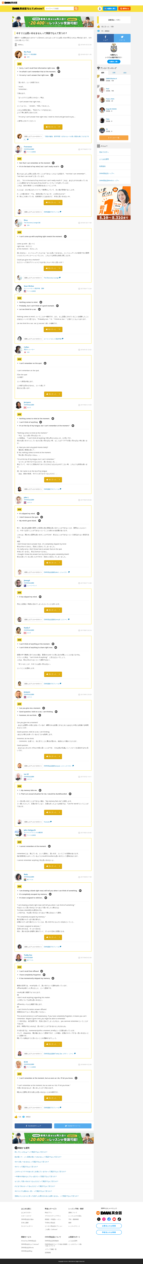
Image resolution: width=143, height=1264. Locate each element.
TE (107, 129)
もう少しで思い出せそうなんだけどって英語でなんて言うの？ (36, 1181)
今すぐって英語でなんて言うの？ (26, 1167)
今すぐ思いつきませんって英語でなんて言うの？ (32, 1162)
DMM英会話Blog (26, 1251)
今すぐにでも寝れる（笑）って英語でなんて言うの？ (33, 1191)
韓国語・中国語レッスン (53, 1219)
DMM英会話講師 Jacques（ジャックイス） (58, 766)
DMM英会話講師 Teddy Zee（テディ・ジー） (59, 1054)
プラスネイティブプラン (53, 1216)
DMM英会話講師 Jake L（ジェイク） (56, 572)
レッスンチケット (74, 1226)
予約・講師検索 (73, 1219)
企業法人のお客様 (109, 1226)
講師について (72, 1212)
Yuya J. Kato (110, 99)
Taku (107, 119)
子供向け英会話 (50, 1223)
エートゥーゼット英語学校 (52, 339)
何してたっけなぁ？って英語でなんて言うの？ (31, 1152)
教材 (69, 1223)
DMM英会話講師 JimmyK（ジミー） (55, 619)
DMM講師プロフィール (51, 212)
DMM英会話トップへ (106, 173)
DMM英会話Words (27, 1248)
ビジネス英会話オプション (53, 1226)
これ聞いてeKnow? (51, 1229)
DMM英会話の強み (27, 1219)
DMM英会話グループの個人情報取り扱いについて (56, 1245)
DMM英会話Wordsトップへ (109, 180)
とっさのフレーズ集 (75, 1244)
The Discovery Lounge (51, 278)
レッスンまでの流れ (75, 1216)
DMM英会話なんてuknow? (30, 1244)
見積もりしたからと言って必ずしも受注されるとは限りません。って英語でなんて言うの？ (47, 1196)
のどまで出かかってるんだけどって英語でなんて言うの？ (35, 1186)
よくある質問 (104, 159)
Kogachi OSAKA (111, 109)
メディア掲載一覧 (51, 1249)
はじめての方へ (26, 1212)
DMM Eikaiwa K (111, 79)
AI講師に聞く (111, 8)
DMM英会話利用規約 (52, 1241)
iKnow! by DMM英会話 (28, 1241)
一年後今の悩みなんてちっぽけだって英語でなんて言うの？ (36, 1176)
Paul (107, 89)
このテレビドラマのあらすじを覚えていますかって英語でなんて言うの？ (40, 1171)
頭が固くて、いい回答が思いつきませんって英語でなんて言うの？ (38, 1157)
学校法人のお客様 (109, 1232)
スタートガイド (26, 1216)
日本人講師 (24, 1223)
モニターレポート (27, 1226)
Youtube (47, 822)
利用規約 (102, 166)
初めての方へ (104, 152)
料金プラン (48, 1212)
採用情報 (48, 1253)
